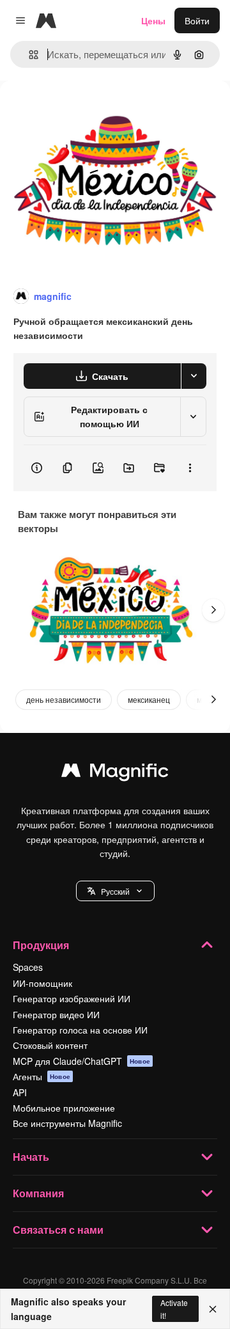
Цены (153, 20)
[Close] (212, 1309)
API (20, 1092)
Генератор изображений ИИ (71, 998)
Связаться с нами (58, 1229)
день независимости (63, 699)
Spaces (28, 967)
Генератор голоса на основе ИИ (80, 1029)
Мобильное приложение (64, 1107)
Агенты (41, 1076)
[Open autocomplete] (28, 54)
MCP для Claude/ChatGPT (81, 1061)
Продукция (41, 945)
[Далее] (213, 610)
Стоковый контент (50, 1045)
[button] (115, 891)
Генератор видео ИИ (56, 1014)
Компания (38, 1193)
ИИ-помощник (42, 983)
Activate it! (174, 1308)
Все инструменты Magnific (67, 1123)
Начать (31, 1156)
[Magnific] (115, 773)
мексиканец (149, 699)
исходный (85, 109)
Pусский (115, 891)
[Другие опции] (190, 468)
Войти (197, 20)
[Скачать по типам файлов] (193, 376)
